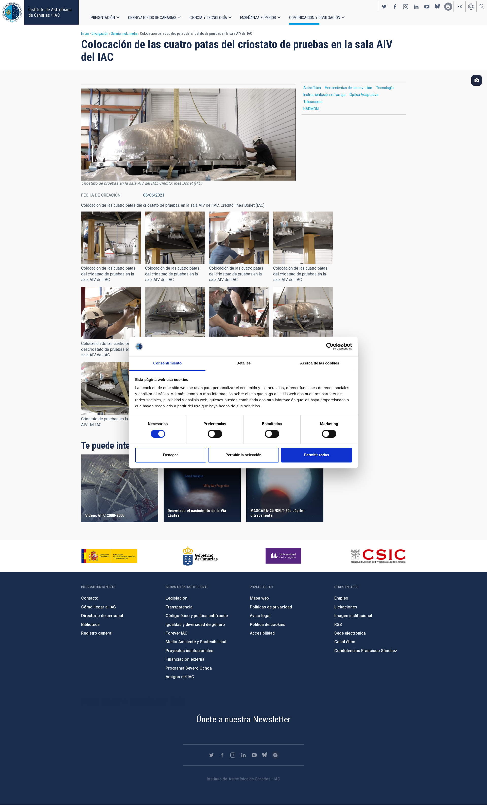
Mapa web (259, 598)
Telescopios (312, 102)
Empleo (341, 598)
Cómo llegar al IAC (98, 607)
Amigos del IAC (180, 676)
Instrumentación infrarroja (324, 95)
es (460, 7)
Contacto (89, 598)
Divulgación (100, 33)
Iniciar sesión (471, 6)
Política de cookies (267, 624)
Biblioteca (90, 624)
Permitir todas (316, 455)
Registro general (96, 633)
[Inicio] (12, 12)
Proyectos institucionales (189, 650)
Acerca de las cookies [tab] (319, 363)
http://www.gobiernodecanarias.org (200, 556)
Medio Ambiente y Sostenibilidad (196, 641)
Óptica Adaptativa (364, 95)
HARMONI (311, 109)
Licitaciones (345, 607)
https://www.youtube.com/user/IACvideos (427, 6)
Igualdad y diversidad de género (195, 624)
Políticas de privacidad (271, 607)
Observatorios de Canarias (152, 17)
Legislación (176, 598)
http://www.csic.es (378, 556)
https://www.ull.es (284, 556)
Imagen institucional (353, 615)
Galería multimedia (124, 33)
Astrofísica (312, 88)
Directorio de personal (102, 615)
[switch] (215, 434)
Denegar (170, 455)
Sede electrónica (350, 633)
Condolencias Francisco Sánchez (365, 650)
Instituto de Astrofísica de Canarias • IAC (50, 12)
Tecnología (385, 88)
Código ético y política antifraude (197, 615)
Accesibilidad (262, 633)
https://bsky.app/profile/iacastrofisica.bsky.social (437, 6)
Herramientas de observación (348, 88)
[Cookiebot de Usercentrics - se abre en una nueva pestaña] (330, 346)
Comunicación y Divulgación (314, 17)
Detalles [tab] (243, 363)
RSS (338, 624)
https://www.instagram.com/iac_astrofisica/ (405, 6)
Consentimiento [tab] (167, 363)
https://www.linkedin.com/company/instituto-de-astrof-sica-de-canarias (416, 6)
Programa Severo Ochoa (189, 668)
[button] (111, 238)
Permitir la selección (243, 455)
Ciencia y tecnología (208, 17)
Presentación (103, 17)
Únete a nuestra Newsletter (243, 719)
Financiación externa (185, 659)
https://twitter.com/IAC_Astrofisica (384, 6)
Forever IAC (176, 633)
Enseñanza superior (258, 17)
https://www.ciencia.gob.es (109, 556)
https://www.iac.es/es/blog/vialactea (448, 6)
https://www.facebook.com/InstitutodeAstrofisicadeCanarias (395, 6)
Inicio (85, 33)
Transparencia (179, 607)
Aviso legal (260, 615)
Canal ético (344, 641)
